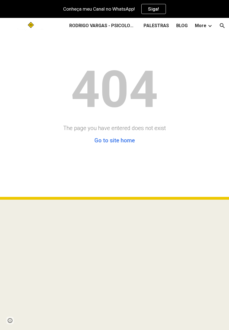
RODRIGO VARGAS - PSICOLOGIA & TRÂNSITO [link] (102, 25)
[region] (114, 9)
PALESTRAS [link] (156, 25)
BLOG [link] (182, 25)
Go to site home (114, 140)
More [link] (200, 25)
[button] (222, 25)
